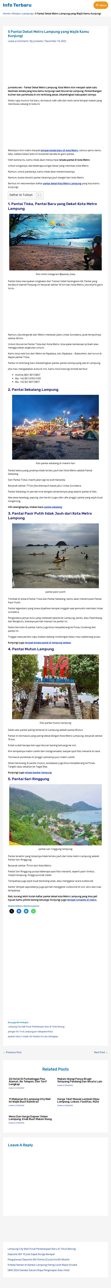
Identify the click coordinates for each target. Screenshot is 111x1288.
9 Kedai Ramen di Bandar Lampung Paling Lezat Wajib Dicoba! (42, 1264)
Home (6, 13)
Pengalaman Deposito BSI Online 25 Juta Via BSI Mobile (38, 1259)
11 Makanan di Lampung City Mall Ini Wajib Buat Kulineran (30, 1100)
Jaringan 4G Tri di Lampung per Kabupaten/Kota (30, 1031)
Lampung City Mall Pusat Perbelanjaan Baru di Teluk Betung (36, 1026)
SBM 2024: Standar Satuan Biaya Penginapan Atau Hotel (39, 1270)
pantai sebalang (53, 507)
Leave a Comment (18, 41)
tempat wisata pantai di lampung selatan (48, 642)
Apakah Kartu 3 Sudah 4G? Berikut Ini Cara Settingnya (33, 1036)
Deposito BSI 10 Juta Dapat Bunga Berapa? (31, 1254)
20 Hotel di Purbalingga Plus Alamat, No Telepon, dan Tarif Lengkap (28, 1081)
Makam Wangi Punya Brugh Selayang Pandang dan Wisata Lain (79, 1080)
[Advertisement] (55, 65)
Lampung (27, 13)
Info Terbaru (17, 5)
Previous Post (12, 1052)
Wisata (16, 13)
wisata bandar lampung (38, 772)
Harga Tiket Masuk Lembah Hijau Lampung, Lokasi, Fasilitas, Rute (78, 1100)
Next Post (101, 1052)
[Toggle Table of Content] (37, 195)
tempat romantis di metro (81, 899)
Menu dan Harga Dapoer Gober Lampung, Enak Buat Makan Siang (30, 1118)
